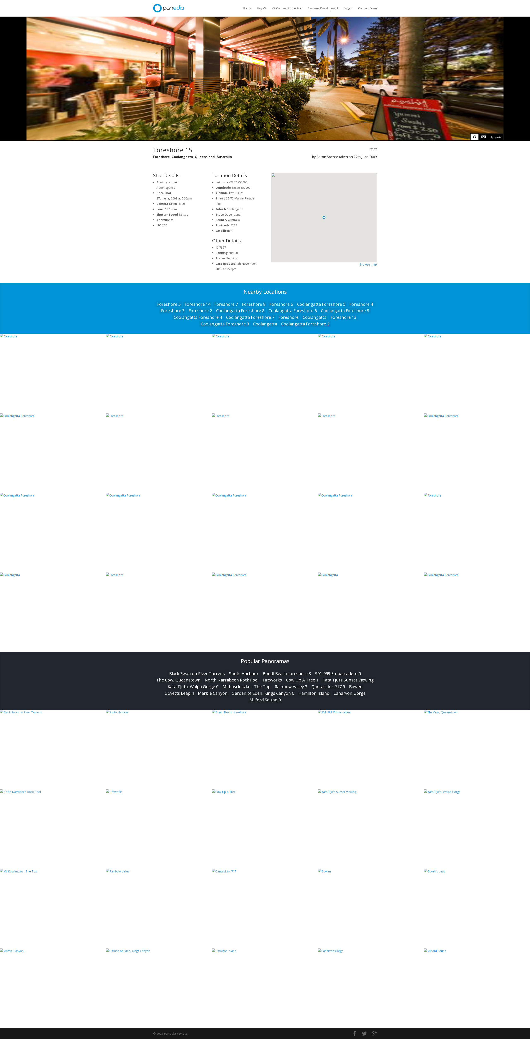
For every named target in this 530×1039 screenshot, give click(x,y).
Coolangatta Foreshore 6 (293, 310)
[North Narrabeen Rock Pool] (53, 792)
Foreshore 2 (200, 310)
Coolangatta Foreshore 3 (225, 324)
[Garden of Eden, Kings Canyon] (159, 951)
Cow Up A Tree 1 (302, 680)
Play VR (261, 8)
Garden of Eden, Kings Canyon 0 (263, 693)
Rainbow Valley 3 (291, 686)
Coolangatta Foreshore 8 (240, 310)
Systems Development (323, 8)
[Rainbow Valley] (159, 871)
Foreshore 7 (226, 304)
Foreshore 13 (343, 317)
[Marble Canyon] (53, 951)
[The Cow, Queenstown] (477, 712)
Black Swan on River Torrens (197, 673)
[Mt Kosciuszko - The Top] (53, 871)
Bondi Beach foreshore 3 (287, 673)
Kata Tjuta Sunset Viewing (348, 680)
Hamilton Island (313, 693)
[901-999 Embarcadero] (371, 712)
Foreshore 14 (197, 304)
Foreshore (288, 317)
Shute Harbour (244, 673)
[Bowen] (371, 871)
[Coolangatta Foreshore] (53, 416)
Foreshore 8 (253, 304)
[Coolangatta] (53, 575)
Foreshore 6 (281, 304)
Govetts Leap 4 (179, 693)
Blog (347, 8)
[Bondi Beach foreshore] (265, 712)
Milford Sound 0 (265, 700)
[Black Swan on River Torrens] (53, 712)
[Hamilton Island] (265, 951)
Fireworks (272, 680)
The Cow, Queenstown (178, 680)
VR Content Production (287, 8)
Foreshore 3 (172, 310)
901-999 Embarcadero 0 (338, 673)
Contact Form (367, 8)
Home (247, 8)
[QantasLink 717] (265, 871)
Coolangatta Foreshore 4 (198, 317)
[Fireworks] (159, 792)
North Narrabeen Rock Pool (232, 680)
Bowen (356, 686)
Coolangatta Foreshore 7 (250, 317)
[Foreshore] (53, 336)
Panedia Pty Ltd (176, 1033)
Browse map (368, 264)
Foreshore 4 (361, 304)
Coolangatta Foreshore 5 (321, 304)
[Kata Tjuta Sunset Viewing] (371, 792)
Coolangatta (314, 317)
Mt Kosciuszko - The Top (247, 686)
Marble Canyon (213, 693)
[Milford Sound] (477, 951)
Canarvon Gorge (350, 693)
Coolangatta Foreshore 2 (305, 324)
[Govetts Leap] (477, 871)
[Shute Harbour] (159, 712)
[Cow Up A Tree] (265, 792)
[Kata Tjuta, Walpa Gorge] (477, 792)
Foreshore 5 (169, 304)
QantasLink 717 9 (328, 686)
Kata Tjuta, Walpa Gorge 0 (193, 686)
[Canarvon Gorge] (371, 951)
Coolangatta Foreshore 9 (345, 310)
